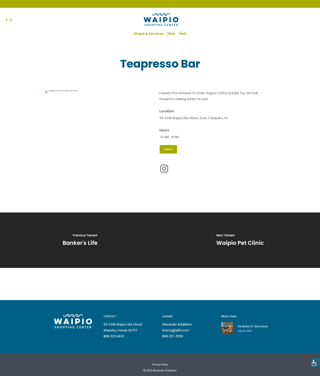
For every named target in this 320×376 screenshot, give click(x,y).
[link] (315, 362)
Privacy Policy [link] (160, 364)
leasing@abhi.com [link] (175, 330)
